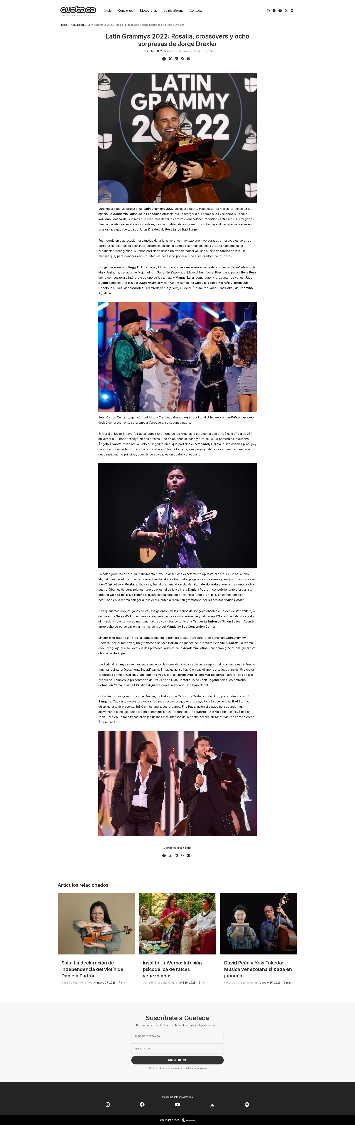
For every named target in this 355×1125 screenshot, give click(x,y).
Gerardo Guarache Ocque (184, 51)
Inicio (108, 10)
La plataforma (173, 10)
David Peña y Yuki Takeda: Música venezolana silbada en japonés (258, 969)
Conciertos (125, 10)
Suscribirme (177, 1060)
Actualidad (77, 24)
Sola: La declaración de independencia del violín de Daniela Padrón (92, 969)
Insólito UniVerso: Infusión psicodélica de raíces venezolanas (172, 969)
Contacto (196, 10)
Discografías (148, 10)
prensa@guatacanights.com (178, 1097)
